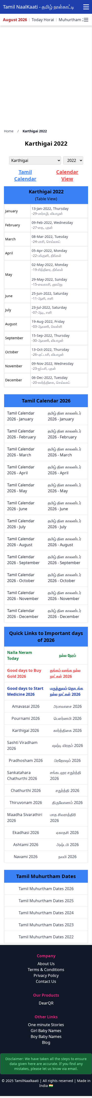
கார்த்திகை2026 (67, 730)
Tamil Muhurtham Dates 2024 (46, 912)
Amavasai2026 (25, 706)
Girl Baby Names (46, 1030)
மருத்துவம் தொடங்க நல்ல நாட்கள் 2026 (66, 691)
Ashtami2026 (25, 844)
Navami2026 (26, 856)
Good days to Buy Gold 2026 (24, 673)
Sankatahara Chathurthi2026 (22, 775)
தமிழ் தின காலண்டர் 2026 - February (64, 434)
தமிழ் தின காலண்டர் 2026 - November (64, 595)
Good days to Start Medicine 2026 (25, 691)
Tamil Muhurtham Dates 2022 (46, 937)
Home (8, 131)
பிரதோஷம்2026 (67, 760)
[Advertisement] (46, 76)
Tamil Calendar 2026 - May (21, 488)
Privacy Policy (46, 975)
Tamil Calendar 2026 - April (21, 470)
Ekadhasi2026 (26, 832)
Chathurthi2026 (26, 790)
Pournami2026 (26, 718)
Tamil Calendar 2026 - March (21, 452)
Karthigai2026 (25, 730)
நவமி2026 (67, 856)
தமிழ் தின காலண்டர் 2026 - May (64, 488)
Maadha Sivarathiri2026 (24, 817)
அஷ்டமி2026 (67, 844)
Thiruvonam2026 (26, 802)
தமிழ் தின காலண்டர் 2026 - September (64, 559)
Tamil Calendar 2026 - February (21, 434)
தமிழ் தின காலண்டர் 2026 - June (64, 505)
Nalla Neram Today (19, 655)
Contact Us (46, 981)
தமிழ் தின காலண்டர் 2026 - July (64, 523)
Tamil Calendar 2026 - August (21, 541)
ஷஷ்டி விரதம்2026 (67, 745)
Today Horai (43, 19)
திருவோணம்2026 (67, 802)
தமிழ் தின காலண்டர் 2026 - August (64, 541)
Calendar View (67, 175)
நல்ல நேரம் (67, 655)
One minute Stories (46, 1024)
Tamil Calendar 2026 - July (21, 523)
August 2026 (15, 19)
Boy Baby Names (46, 1036)
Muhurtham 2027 (75, 19)
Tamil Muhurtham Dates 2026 (46, 888)
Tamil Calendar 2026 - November (23, 595)
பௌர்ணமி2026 (67, 718)
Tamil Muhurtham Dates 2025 (46, 900)
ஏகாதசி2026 (67, 832)
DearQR (46, 1003)
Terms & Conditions (46, 969)
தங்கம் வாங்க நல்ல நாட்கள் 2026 (65, 673)
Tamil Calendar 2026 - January (21, 416)
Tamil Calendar (25, 175)
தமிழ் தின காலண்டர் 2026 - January (64, 416)
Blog (46, 1042)
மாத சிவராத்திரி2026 (63, 817)
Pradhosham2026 (26, 760)
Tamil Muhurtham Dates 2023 (46, 925)
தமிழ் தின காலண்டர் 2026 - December (64, 613)
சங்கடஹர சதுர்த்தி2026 (65, 775)
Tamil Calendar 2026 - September (23, 559)
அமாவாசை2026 (67, 706)
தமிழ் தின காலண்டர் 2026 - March (64, 452)
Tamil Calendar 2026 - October (21, 577)
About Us (46, 963)
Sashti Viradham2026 (22, 745)
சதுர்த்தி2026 (67, 790)
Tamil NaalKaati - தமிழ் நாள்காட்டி (38, 6)
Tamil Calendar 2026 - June (21, 505)
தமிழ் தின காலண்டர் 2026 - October (64, 577)
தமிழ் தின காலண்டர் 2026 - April (64, 470)
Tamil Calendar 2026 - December (23, 613)
